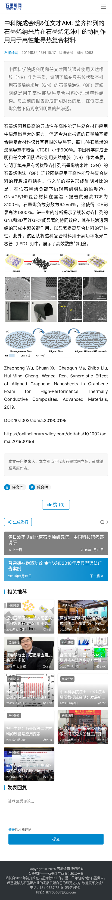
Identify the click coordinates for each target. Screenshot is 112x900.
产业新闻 (13, 715)
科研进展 (66, 52)
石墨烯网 (11, 52)
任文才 (17, 487)
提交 (56, 839)
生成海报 (20, 522)
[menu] (103, 7)
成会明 (42, 487)
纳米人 (29, 461)
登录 (11, 830)
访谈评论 (67, 605)
